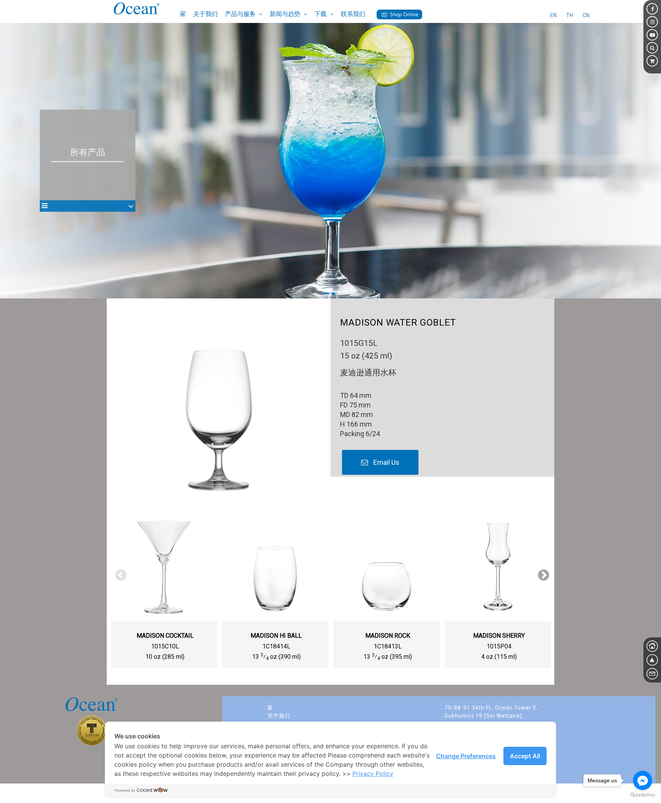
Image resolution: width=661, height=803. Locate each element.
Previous (118, 573)
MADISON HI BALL (276, 635)
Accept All (525, 756)
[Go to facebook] (642, 780)
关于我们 (205, 14)
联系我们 (353, 14)
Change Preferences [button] (466, 756)
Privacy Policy (372, 773)
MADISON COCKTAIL (165, 635)
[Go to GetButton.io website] (642, 795)
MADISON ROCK (387, 635)
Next (541, 573)
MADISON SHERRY (499, 635)
